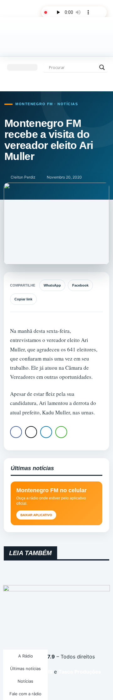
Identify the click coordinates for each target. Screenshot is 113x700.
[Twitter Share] (31, 432)
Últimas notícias (25, 668)
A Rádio (25, 655)
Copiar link (23, 299)
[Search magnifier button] (102, 67)
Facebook (80, 285)
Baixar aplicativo (36, 515)
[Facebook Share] (16, 432)
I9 (50, 672)
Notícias (25, 681)
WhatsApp (52, 285)
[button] (22, 67)
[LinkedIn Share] (46, 432)
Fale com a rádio (25, 693)
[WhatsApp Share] (61, 432)
